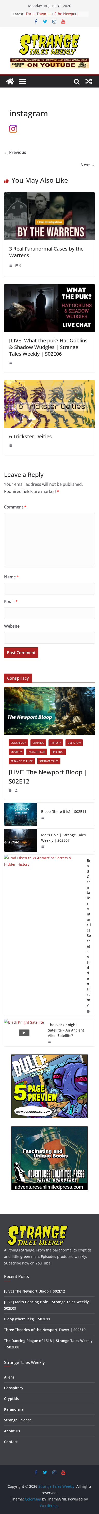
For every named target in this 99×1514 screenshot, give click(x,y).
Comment (15, 507)
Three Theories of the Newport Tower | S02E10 (52, 16)
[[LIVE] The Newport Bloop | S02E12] (49, 711)
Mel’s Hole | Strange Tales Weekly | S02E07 (63, 838)
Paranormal (36, 752)
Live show (74, 742)
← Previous (15, 152)
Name (11, 577)
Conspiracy (18, 742)
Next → (87, 165)
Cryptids (38, 742)
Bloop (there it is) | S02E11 (63, 811)
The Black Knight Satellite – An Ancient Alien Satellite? (66, 1030)
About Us (12, 1431)
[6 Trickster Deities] (49, 384)
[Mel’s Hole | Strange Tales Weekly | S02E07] (20, 840)
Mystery (16, 752)
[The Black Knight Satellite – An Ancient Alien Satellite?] (24, 1032)
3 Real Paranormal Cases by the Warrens (46, 252)
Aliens (9, 1377)
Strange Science (22, 761)
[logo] (37, 1227)
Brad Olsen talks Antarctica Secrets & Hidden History (89, 933)
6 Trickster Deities (30, 436)
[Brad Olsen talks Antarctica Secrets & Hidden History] (43, 935)
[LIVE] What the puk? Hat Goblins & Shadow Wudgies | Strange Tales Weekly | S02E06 (48, 347)
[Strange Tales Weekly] (10, 81)
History (56, 742)
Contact (11, 1441)
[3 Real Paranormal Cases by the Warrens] (49, 196)
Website (12, 626)
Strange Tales (48, 761)
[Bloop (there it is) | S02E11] (20, 814)
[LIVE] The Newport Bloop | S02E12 (48, 776)
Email (11, 601)
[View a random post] (89, 81)
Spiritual (58, 752)
